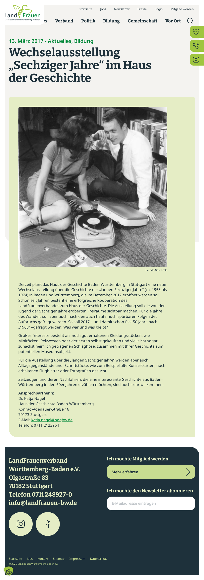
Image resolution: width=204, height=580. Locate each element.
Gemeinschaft (142, 21)
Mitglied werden (182, 9)
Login (159, 9)
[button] (9, 571)
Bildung (111, 21)
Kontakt (42, 559)
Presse (142, 9)
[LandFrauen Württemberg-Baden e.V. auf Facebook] (48, 524)
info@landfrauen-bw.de (43, 503)
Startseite (85, 9)
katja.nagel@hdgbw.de (52, 419)
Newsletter (121, 9)
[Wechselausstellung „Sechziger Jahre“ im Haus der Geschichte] (92, 186)
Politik (88, 21)
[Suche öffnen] (190, 21)
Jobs (103, 9)
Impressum (77, 559)
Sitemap (59, 559)
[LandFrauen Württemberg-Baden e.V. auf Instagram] (21, 524)
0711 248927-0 (52, 494)
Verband (64, 21)
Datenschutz (98, 559)
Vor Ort (173, 21)
